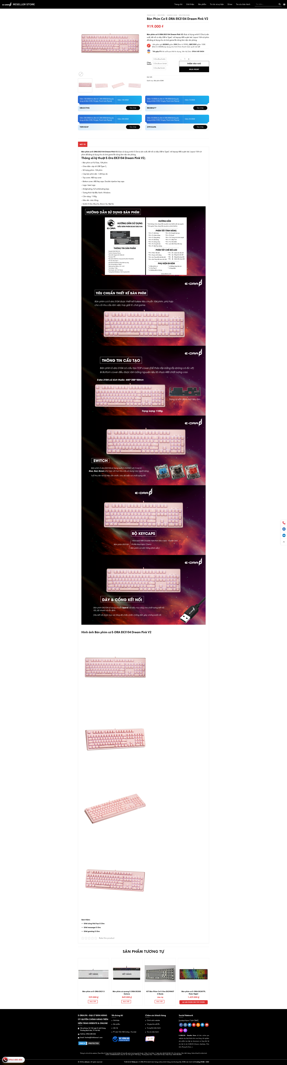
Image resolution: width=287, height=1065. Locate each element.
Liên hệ (115, 1028)
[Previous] (82, 45)
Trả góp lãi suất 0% (153, 1024)
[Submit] (280, 4)
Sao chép (133, 108)
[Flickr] (181, 1030)
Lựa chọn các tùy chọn (195, 1002)
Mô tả (83, 144)
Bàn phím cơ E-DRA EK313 (93, 991)
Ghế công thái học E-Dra (94, 923)
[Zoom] (81, 74)
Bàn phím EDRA (184, 15)
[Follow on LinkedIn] (202, 1025)
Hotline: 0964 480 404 (88, 1034)
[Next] (138, 45)
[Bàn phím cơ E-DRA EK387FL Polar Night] (193, 973)
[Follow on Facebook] (181, 1025)
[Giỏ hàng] (284, 4)
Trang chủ (178, 4)
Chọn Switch (149, 63)
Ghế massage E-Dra (92, 927)
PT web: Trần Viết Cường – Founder (124, 1032)
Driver (230, 4)
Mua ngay (194, 69)
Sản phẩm (202, 4)
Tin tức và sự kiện (217, 4)
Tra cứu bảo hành (243, 4)
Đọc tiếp (93, 1001)
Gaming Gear (172, 15)
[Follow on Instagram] (185, 1025)
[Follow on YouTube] (207, 1025)
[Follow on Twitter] (189, 1025)
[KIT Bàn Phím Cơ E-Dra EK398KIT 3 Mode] (160, 973)
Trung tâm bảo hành (154, 1028)
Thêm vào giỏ (194, 64)
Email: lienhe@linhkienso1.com (91, 1037)
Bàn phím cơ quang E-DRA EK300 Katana (127, 992)
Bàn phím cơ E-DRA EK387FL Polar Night (193, 992)
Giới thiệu (190, 4)
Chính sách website (153, 1020)
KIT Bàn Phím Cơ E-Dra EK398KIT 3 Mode (160, 992)
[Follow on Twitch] (185, 1030)
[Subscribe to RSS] (198, 1025)
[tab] (82, 144)
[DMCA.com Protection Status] (89, 1043)
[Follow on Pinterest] (194, 1025)
